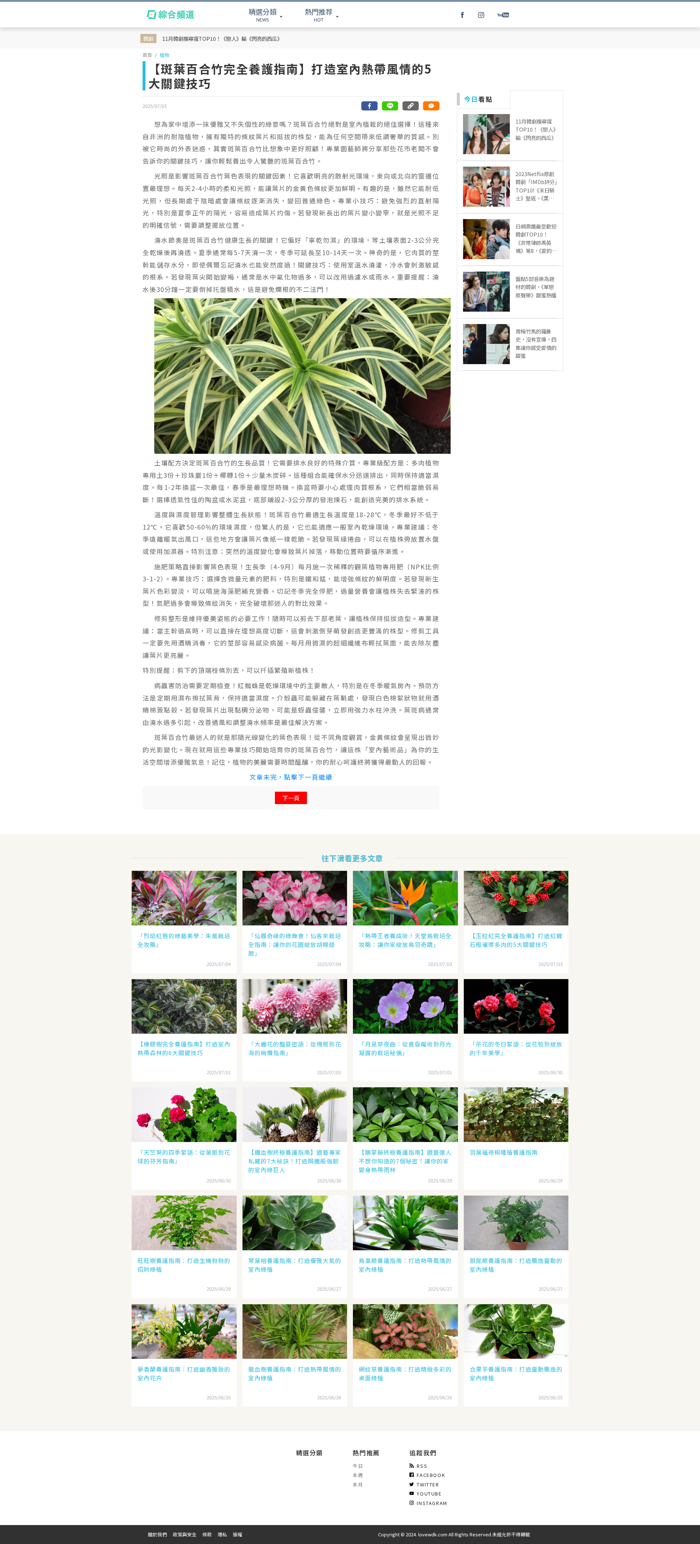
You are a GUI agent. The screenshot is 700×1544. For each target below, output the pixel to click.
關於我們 (157, 1534)
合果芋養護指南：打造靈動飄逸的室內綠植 (516, 1373)
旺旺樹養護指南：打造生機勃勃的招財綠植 (183, 1265)
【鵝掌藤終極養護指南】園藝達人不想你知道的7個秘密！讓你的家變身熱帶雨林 (405, 1161)
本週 (358, 1474)
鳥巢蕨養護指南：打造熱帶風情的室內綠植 (405, 1265)
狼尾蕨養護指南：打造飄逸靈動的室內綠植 (516, 1265)
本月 (358, 1484)
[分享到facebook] (369, 105)
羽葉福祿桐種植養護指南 (504, 1152)
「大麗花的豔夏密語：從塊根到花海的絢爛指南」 (294, 1048)
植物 (164, 54)
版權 (237, 1534)
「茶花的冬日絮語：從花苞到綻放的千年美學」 (516, 1048)
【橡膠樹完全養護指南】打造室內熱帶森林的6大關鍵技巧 (183, 1048)
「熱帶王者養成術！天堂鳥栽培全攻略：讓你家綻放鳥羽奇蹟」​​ (405, 940)
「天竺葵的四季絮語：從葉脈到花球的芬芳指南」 (183, 1156)
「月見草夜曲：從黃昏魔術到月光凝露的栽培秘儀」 (405, 1048)
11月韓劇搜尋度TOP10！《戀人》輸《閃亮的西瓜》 (222, 38)
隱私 (222, 1534)
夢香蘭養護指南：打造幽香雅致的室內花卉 (183, 1373)
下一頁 (291, 798)
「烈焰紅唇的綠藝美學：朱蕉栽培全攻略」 (183, 940)
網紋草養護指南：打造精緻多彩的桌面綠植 (405, 1373)
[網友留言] (431, 105)
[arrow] (170, 14)
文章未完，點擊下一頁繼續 (290, 776)
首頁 (147, 54)
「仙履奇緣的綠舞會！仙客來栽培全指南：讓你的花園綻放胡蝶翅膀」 (294, 944)
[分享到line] (390, 105)
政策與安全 (185, 1534)
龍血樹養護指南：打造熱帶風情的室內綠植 (294, 1373)
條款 (207, 1534)
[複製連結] (410, 105)
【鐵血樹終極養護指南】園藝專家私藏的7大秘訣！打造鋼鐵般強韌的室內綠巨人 (294, 1161)
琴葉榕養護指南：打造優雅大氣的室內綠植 (294, 1265)
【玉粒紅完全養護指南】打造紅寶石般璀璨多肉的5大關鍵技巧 (516, 940)
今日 (358, 1465)
